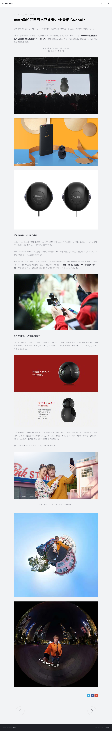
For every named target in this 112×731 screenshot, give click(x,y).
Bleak (14, 727)
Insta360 (107, 727)
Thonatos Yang (19, 15)
